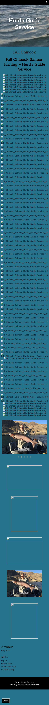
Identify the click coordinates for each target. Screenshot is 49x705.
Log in (4, 660)
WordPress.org (7, 669)
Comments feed (8, 666)
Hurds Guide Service (25, 23)
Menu (5, 701)
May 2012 (5, 650)
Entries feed (6, 663)
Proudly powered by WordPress (24, 684)
